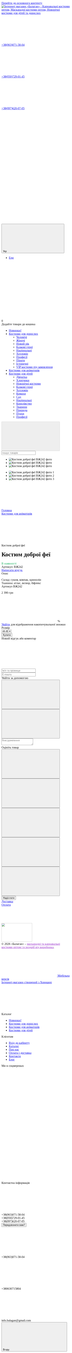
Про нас (14, 1049)
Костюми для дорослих (23, 333)
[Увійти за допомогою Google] (30, 723)
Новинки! (15, 330)
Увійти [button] (5, 624)
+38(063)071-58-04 (13, 44)
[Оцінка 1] (30, 764)
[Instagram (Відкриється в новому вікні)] (29, 136)
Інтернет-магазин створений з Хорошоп (26, 982)
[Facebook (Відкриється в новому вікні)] (29, 165)
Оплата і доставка (20, 1052)
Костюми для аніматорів (24, 370)
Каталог (14, 1046)
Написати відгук (12, 570)
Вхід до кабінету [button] (19, 1042)
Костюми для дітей (21, 373)
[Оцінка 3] (30, 822)
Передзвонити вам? (14, 1225)
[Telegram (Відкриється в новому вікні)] (29, 193)
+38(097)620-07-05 (13, 108)
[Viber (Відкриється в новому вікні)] (29, 222)
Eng (11, 257)
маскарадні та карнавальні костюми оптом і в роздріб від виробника (30, 945)
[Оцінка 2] (30, 793)
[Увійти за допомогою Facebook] (30, 694)
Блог (12, 1059)
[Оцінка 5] (30, 881)
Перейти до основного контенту (21, 3)
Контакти (15, 1056)
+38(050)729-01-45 (13, 76)
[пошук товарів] (30, 436)
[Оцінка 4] (30, 852)
